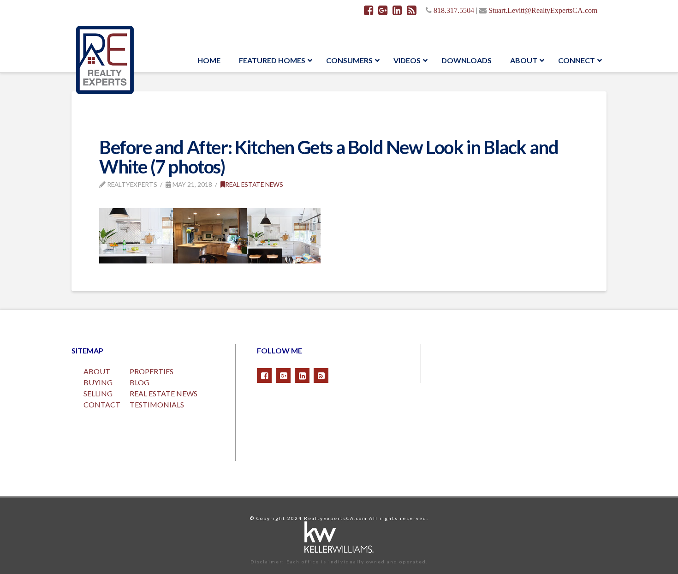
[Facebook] (369, 10)
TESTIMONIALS (157, 404)
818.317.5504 (454, 10)
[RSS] (411, 10)
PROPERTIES (151, 371)
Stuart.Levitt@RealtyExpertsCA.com (542, 10)
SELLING (98, 393)
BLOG (139, 382)
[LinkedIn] (397, 10)
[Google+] (383, 10)
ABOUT (96, 371)
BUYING (98, 382)
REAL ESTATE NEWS (163, 393)
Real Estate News (254, 184)
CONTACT (101, 404)
